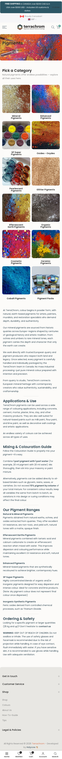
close (57, 7)
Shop (5, 700)
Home (5, 50)
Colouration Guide (23, 450)
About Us (7, 710)
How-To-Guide (10, 715)
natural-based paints (14, 419)
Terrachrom (38, 743)
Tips (4, 720)
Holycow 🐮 (33, 747)
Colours (6, 705)
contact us (45, 626)
